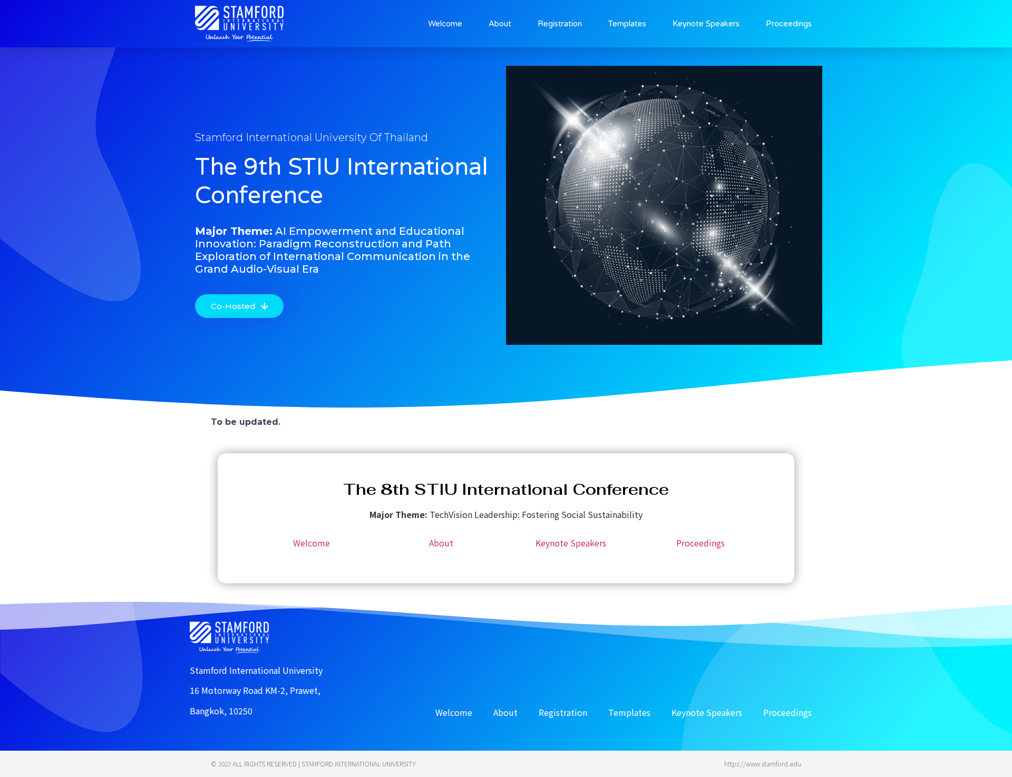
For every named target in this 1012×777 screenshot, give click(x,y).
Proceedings (789, 23)
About (500, 23)
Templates (627, 23)
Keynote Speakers (706, 23)
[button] (239, 306)
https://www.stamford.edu (762, 763)
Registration (560, 23)
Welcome (445, 23)
